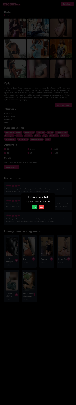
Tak (34, 207)
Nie (41, 207)
